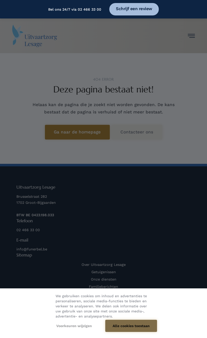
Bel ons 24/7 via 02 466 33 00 (74, 9)
